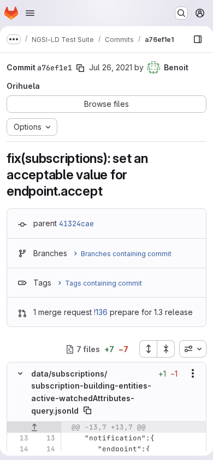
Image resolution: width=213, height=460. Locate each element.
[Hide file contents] (20, 373)
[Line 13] (19, 438)
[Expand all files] (148, 349)
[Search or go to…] (181, 13)
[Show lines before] (34, 427)
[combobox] (192, 349)
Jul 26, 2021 (110, 67)
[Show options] (192, 373)
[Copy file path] (87, 410)
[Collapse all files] (166, 349)
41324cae (76, 223)
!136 (101, 312)
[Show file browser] (197, 39)
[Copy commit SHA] (80, 68)
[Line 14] (19, 449)
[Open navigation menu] (30, 13)
